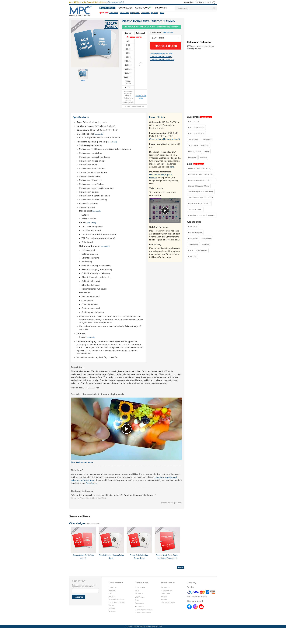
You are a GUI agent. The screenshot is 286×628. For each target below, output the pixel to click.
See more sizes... (195, 209)
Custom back (193, 122)
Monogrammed (194, 151)
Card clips (192, 256)
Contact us (113, 587)
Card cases (193, 227)
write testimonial (167, 503)
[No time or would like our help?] (161, 53)
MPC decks (139, 597)
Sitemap (112, 608)
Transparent (207, 139)
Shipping (112, 596)
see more (178, 503)
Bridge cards (135, 13)
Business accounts (168, 602)
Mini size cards (199, 169)
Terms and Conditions (117, 602)
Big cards (154, 13)
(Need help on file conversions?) (164, 139)
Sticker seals (193, 244)
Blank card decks (195, 233)
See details (91, 483)
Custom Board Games (143, 613)
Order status (165, 593)
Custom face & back (196, 127)
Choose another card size (162, 59)
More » (180, 567)
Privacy (111, 605)
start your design (166, 45)
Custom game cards (196, 133)
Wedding (205, 145)
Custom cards (140, 587)
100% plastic (193, 139)
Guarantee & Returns (116, 599)
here (172, 167)
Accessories (139, 603)
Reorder (164, 599)
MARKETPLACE (144, 8)
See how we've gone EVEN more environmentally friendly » (151, 27)
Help (110, 593)
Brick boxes (193, 238)
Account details (166, 590)
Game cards (113, 13)
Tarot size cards (200, 197)
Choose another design (161, 56)
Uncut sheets (206, 238)
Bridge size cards (200, 174)
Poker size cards (199, 180)
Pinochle (203, 157)
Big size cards (199, 203)
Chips (190, 250)
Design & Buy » (107, 8)
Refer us (112, 611)
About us (112, 590)
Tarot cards (145, 13)
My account (165, 587)
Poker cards (124, 13)
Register (164, 596)
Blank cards (139, 593)
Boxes (137, 590)
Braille (206, 151)
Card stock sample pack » (82, 462)
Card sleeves (201, 250)
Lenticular (192, 157)
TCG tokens (193, 145)
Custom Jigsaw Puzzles (143, 610)
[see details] (168, 32)
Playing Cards (125, 8)
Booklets (205, 244)
